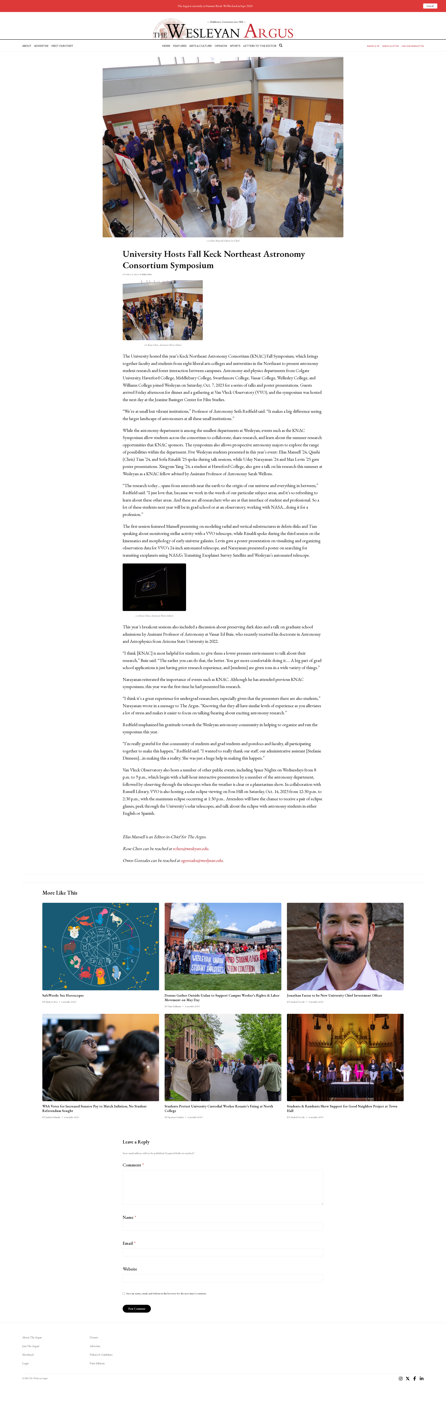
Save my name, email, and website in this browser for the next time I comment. (166, 1293)
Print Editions (97, 1363)
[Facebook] (415, 1378)
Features (180, 45)
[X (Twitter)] (408, 1378)
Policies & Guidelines (101, 1354)
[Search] (281, 45)
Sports (235, 45)
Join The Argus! (30, 1346)
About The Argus (32, 1337)
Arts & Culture (200, 45)
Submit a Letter (390, 46)
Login (25, 1363)
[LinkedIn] (422, 1378)
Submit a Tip (373, 46)
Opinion (221, 45)
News (166, 45)
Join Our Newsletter (413, 46)
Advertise (41, 45)
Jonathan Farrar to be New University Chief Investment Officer (334, 995)
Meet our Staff (62, 45)
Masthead (27, 1354)
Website (130, 1269)
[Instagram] (401, 1378)
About (26, 45)
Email (129, 1243)
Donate (94, 1337)
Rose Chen (147, 274)
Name (129, 1217)
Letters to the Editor (259, 45)
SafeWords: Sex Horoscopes (63, 995)
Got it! (430, 6)
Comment (133, 1165)
